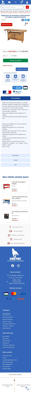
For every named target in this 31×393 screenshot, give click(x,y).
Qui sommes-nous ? (7, 355)
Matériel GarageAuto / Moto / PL (7, 314)
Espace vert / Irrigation (8, 326)
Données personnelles (8, 362)
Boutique (6, 11)
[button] (27, 7)
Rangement (21, 11)
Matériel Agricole (7, 328)
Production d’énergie (7, 319)
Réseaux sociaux (7, 340)
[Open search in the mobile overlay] (12, 7)
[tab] (15, 98)
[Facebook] (13, 266)
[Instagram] (18, 266)
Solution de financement (8, 347)
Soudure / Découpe (7, 321)
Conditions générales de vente (10, 360)
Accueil (1, 11)
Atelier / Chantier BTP (14, 11)
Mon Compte (6, 338)
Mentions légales (7, 368)
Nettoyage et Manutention (9, 323)
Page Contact (6, 343)
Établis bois (27, 11)
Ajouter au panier (15, 60)
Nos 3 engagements (7, 364)
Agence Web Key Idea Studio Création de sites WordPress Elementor (16, 385)
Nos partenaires (6, 366)
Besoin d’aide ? (6, 336)
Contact (4, 357)
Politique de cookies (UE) (8, 345)
